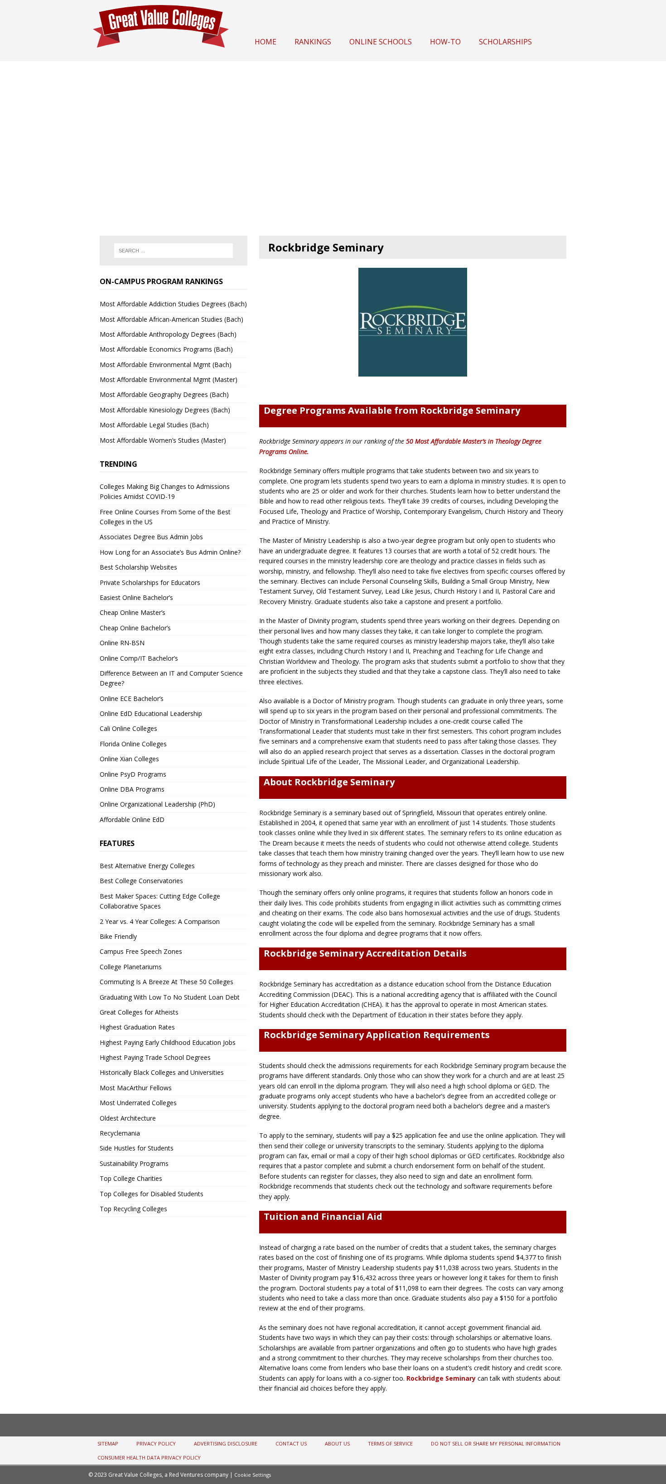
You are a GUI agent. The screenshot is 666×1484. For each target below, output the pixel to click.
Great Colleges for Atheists (139, 1012)
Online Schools (380, 42)
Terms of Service (390, 1443)
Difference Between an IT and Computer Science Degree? (171, 678)
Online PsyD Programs (133, 774)
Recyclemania (120, 1133)
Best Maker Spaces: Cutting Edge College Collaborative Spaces (160, 901)
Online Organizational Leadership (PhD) (157, 804)
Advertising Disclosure (225, 1443)
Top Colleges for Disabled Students (151, 1193)
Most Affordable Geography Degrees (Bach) (164, 394)
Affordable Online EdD (132, 819)
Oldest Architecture (128, 1118)
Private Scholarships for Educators (150, 582)
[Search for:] (173, 250)
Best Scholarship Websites (138, 567)
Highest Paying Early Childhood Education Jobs (168, 1042)
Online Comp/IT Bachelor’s (139, 658)
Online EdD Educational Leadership (151, 713)
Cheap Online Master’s (132, 612)
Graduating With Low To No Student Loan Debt (170, 997)
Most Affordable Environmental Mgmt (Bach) (166, 364)
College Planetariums (131, 966)
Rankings (312, 42)
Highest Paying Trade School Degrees (155, 1057)
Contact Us (291, 1443)
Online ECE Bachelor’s (132, 698)
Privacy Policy (156, 1443)
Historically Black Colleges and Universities (162, 1072)
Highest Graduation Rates (137, 1027)
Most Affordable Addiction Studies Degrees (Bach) (173, 304)
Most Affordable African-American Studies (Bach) (171, 319)
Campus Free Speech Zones (141, 951)
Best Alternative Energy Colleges (147, 865)
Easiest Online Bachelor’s (136, 597)
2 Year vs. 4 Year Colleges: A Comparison (160, 921)
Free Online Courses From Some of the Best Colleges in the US (165, 517)
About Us (337, 1443)
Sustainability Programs (134, 1163)
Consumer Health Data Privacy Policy (149, 1457)
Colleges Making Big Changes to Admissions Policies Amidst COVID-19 (165, 491)
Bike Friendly (118, 936)
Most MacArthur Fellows (136, 1087)
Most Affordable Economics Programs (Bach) (166, 349)
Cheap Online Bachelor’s (135, 628)
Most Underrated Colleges (138, 1102)
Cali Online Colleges (128, 728)
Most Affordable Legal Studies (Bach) (154, 425)
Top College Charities (131, 1178)
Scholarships (505, 42)
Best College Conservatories (141, 880)
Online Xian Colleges (129, 758)
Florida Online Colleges (133, 744)
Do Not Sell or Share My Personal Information (495, 1443)
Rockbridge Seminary (441, 1378)
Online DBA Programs (132, 789)
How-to (445, 42)
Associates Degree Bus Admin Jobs (151, 536)
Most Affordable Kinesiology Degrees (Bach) (165, 410)
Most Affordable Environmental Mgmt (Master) (168, 379)
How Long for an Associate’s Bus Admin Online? (170, 552)
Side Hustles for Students (137, 1148)
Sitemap (107, 1443)
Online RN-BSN (122, 642)
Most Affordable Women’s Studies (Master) (163, 440)
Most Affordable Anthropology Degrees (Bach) (168, 334)
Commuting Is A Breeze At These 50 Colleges (166, 981)
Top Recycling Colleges (133, 1208)
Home (265, 42)
